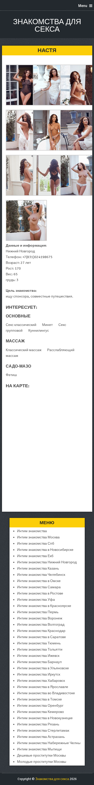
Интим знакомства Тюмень (39, 643)
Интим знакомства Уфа (36, 599)
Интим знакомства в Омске (39, 581)
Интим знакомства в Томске (39, 699)
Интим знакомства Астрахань (41, 737)
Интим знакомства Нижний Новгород (47, 562)
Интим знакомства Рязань (38, 724)
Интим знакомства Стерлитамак (43, 730)
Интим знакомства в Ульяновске (43, 668)
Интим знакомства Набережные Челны (48, 743)
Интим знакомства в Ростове (40, 593)
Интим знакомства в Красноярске (44, 606)
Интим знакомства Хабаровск (41, 681)
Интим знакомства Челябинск (41, 575)
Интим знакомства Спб (35, 543)
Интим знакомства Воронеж (39, 618)
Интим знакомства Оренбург (40, 705)
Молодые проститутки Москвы (41, 762)
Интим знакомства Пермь (37, 612)
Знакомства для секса (47, 25)
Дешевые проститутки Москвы (41, 755)
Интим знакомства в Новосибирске (45, 550)
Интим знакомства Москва (38, 537)
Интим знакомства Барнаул (39, 662)
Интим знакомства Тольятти (39, 649)
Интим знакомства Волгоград (40, 624)
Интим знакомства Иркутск (38, 674)
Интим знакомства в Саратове (41, 637)
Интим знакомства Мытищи (39, 749)
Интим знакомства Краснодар (41, 631)
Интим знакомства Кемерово (40, 712)
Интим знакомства (32, 531)
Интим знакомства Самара (39, 587)
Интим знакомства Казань (38, 568)
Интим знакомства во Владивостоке (46, 693)
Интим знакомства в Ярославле (42, 687)
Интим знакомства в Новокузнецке (45, 718)
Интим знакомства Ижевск (38, 656)
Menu (82, 5)
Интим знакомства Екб (35, 556)
